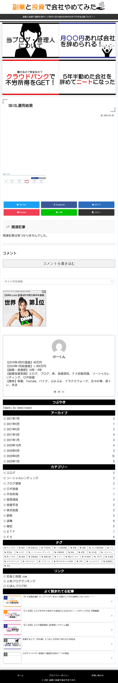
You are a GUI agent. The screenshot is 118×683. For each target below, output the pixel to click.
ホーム (20, 675)
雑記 (61, 526)
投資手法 (61, 504)
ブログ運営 (61, 483)
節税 (61, 515)
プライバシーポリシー (59, 675)
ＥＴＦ (61, 531)
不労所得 (61, 494)
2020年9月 (61, 450)
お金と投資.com (17, 576)
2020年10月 (61, 445)
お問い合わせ (98, 675)
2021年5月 (61, 429)
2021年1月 (61, 439)
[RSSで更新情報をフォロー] (63, 391)
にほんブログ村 (17, 585)
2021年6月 (61, 423)
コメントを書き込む (59, 263)
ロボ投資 (61, 488)
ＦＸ (61, 536)
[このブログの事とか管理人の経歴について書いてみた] (30, 40)
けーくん (59, 356)
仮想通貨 (61, 499)
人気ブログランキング (21, 581)
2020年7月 (61, 461)
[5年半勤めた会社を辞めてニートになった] (87, 77)
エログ (61, 472)
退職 (61, 520)
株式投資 (61, 510)
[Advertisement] (59, 144)
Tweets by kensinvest (17, 407)
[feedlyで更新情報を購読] (59, 391)
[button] (112, 281)
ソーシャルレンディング (61, 478)
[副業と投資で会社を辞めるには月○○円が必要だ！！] (87, 40)
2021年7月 (61, 418)
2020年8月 (61, 455)
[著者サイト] (55, 391)
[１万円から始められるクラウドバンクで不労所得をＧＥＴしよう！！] (30, 77)
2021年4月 (61, 434)
